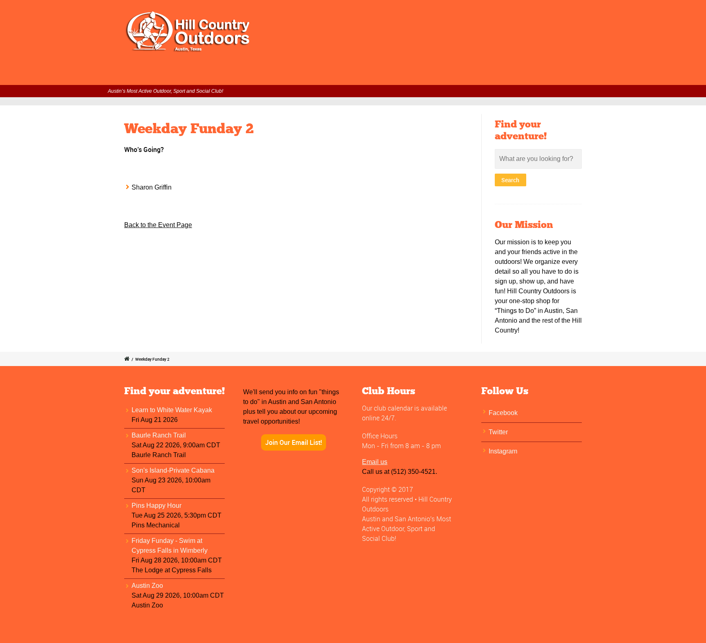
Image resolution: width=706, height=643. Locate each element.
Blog (591, 73)
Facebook (503, 412)
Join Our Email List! (293, 442)
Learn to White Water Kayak (172, 409)
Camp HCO (478, 73)
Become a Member (391, 73)
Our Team (521, 73)
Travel (440, 73)
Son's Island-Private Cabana (173, 470)
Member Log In (234, 73)
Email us (374, 461)
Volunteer (337, 73)
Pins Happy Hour (156, 505)
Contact (560, 73)
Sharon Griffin (152, 187)
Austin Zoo (147, 585)
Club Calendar (289, 73)
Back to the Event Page (158, 224)
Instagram (503, 451)
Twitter (498, 432)
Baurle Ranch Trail (159, 435)
